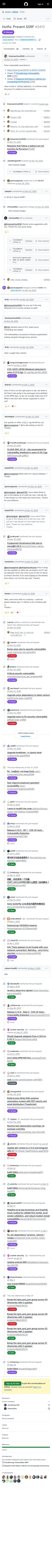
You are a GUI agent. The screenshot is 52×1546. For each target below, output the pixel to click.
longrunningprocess (19, 362)
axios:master (8, 40)
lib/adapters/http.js (21, 172)
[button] (24, 59)
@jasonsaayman (11, 425)
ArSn (7, 299)
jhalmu (13, 667)
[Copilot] (8, 1119)
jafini (12, 802)
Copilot (13, 1119)
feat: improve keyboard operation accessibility (23, 785)
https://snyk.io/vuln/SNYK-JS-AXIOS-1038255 (26, 70)
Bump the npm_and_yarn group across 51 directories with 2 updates (27, 1346)
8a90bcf (47, 117)
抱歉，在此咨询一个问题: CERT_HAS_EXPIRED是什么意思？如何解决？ (28, 882)
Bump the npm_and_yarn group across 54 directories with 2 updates (27, 1302)
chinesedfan (12, 207)
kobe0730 (9, 468)
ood (24, 1079)
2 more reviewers (8, 1401)
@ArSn (7, 327)
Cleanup (13, 122)
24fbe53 (47, 632)
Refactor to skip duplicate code (24, 126)
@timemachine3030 (13, 224)
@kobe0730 (22, 492)
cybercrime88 (11, 968)
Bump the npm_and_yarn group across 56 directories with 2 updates (27, 1317)
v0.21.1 (41, 181)
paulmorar (14, 710)
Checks (42, 49)
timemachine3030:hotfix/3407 (28, 40)
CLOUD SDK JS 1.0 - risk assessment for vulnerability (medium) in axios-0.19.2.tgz (27, 452)
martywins (9, 562)
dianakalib (14, 984)
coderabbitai (15, 919)
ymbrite (13, 1184)
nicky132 (14, 940)
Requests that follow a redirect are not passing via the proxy (26, 1466)
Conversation (12, 49)
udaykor (8, 191)
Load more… (26, 736)
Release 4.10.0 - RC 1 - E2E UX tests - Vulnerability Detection (25, 833)
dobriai (8, 385)
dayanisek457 (16, 1203)
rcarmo (10, 622)
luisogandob (15, 1091)
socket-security (17, 1029)
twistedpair (10, 416)
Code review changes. (19, 280)
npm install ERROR (27, 1283)
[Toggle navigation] (4, 4)
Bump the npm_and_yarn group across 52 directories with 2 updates (27, 1331)
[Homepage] (26, 4)
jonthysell (14, 536)
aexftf (12, 851)
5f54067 (47, 111)
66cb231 (47, 131)
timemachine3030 (16, 56)
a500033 (47, 280)
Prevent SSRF (15, 117)
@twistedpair (10, 492)
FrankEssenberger (18, 443)
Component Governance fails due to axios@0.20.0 (25, 546)
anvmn (13, 1144)
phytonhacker (16, 1277)
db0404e (47, 122)
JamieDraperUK (14, 161)
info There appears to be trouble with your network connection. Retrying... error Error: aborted (28, 950)
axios (8, 12)
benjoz (8, 593)
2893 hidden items (26, 733)
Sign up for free (12, 1383)
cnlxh (12, 897)
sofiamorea (15, 1005)
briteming (14, 872)
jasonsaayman (8, 37)
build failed (25, 1172)
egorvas (13, 1231)
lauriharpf (14, 688)
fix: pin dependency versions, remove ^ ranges (26, 1238)
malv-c (13, 1073)
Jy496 (13, 746)
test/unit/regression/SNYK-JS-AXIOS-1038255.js (22, 260)
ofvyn (12, 823)
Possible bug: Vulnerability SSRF (16, 1462)
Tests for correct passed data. (23, 131)
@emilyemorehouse (27, 567)
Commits (28, 49)
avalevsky (14, 1051)
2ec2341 (47, 126)
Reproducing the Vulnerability (23, 111)
